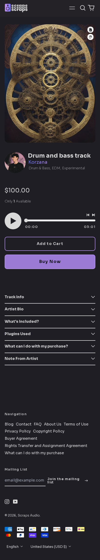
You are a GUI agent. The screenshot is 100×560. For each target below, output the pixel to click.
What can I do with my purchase (34, 453)
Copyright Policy (48, 431)
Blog (9, 424)
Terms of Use (76, 424)
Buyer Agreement (21, 438)
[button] (83, 8)
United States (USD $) (48, 547)
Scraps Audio (29, 515)
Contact (23, 424)
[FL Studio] (90, 37)
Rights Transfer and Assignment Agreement (46, 445)
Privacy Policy (18, 431)
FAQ (38, 424)
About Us (52, 424)
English (13, 547)
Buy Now (50, 261)
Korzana (37, 162)
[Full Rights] (90, 30)
